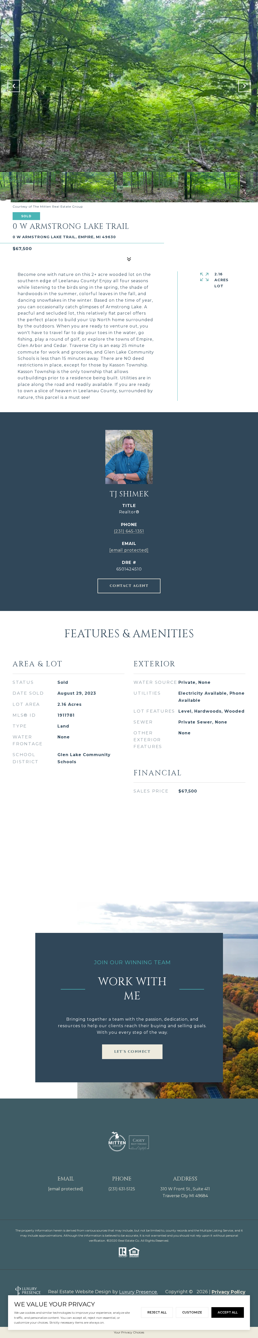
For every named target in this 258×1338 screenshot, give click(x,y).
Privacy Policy (228, 1292)
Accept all (228, 1312)
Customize (192, 1312)
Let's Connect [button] (132, 1051)
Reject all (157, 1312)
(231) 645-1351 (129, 531)
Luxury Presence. (138, 1292)
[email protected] (65, 1189)
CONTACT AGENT (129, 585)
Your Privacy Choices (129, 1332)
